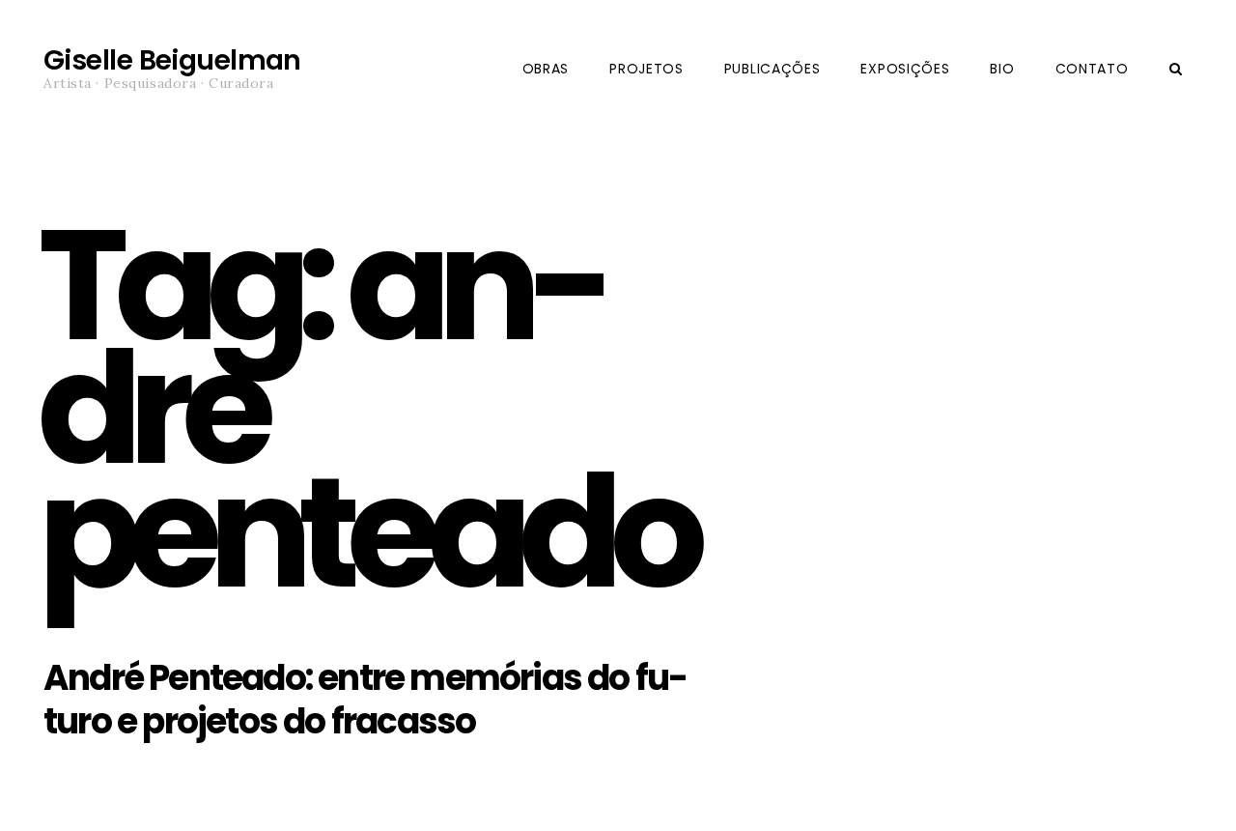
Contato (1092, 68)
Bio (1002, 68)
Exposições (904, 68)
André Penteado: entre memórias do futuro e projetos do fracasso (365, 699)
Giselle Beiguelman (172, 60)
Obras (546, 68)
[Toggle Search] (1176, 69)
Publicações (772, 68)
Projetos (646, 68)
